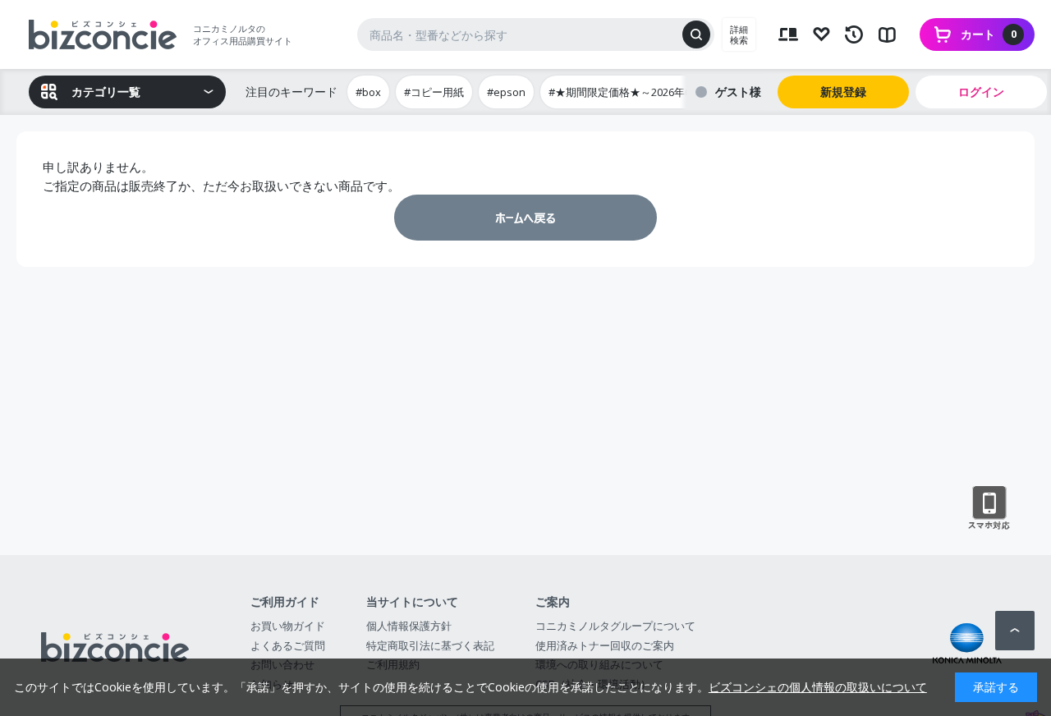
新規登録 (843, 91)
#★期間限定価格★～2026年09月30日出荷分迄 (660, 92)
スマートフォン (989, 508)
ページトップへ (1015, 630)
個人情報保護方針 (409, 625)
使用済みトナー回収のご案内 (604, 645)
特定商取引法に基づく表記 (430, 645)
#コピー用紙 (434, 92)
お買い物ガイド (287, 625)
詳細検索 (739, 34)
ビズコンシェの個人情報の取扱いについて (818, 687)
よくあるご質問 (287, 645)
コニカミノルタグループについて (615, 625)
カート (989, 34)
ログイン (981, 91)
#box (368, 92)
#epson (506, 92)
